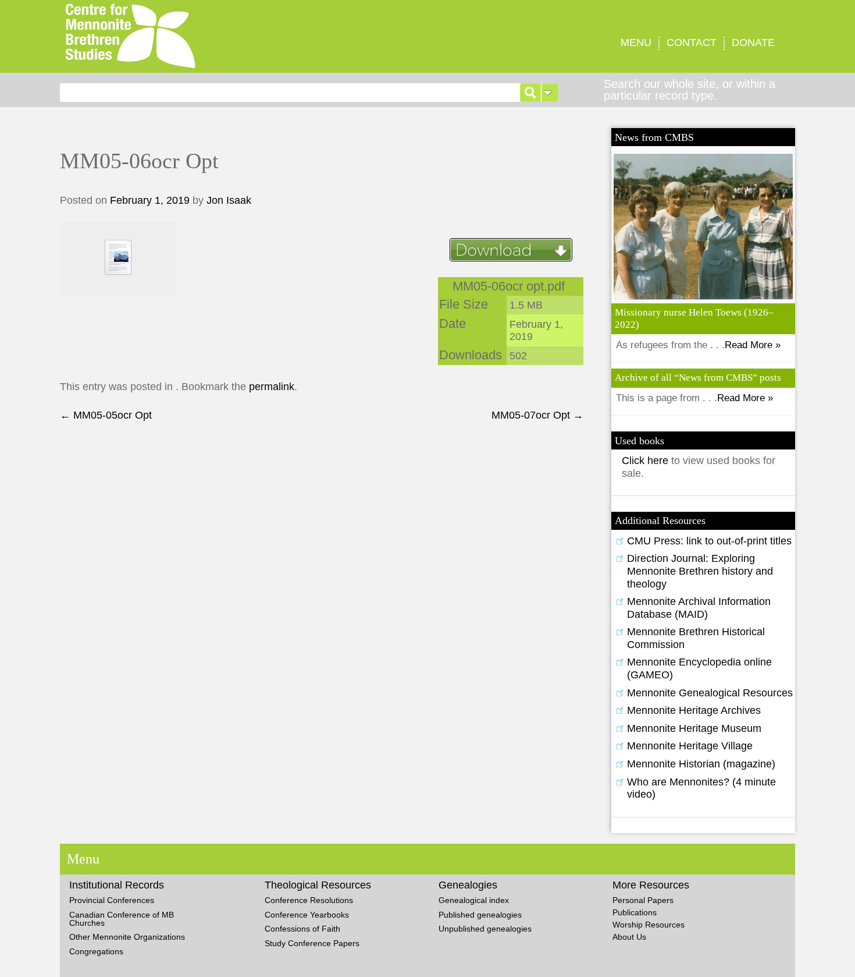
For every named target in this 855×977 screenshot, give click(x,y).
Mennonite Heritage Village (690, 746)
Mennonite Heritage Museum (694, 728)
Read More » (753, 345)
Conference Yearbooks (307, 915)
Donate (753, 42)
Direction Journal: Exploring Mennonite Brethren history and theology (700, 571)
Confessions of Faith (302, 929)
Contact (692, 42)
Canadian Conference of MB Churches (121, 919)
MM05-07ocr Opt (537, 415)
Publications (634, 912)
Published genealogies (480, 915)
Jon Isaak (228, 200)
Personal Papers (643, 900)
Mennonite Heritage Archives (694, 710)
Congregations (96, 951)
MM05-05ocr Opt (106, 415)
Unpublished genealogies (485, 929)
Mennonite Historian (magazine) (701, 764)
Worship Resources (648, 925)
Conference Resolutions (309, 900)
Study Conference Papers (312, 943)
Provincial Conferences (111, 900)
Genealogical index (474, 900)
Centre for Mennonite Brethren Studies (225, 36)
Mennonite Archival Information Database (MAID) (699, 608)
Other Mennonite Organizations (127, 937)
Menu (636, 42)
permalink (271, 386)
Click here (646, 460)
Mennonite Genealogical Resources (710, 693)
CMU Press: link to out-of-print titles (709, 541)
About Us (629, 937)
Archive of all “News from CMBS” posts (698, 377)
